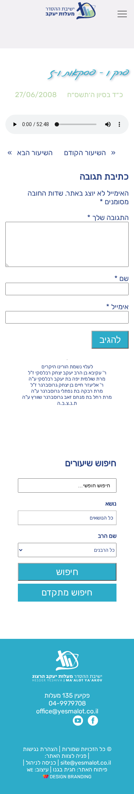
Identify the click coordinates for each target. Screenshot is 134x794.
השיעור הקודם (85, 152)
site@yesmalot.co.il (85, 762)
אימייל (117, 306)
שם (121, 278)
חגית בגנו (63, 769)
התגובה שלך (108, 217)
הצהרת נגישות (40, 749)
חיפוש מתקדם (67, 592)
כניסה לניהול (41, 762)
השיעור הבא (35, 152)
